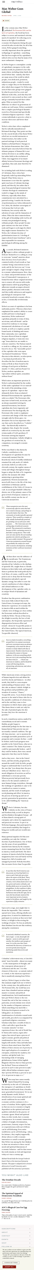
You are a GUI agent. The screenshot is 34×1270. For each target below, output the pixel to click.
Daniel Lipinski (7, 1198)
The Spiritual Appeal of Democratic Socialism (12, 1194)
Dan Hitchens (6, 1182)
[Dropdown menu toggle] (17, 1229)
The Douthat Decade (11, 1180)
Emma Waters (6, 1212)
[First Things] (17, 2)
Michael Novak (7, 15)
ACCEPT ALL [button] (9, 1266)
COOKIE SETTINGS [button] (11, 1262)
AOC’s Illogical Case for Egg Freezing (14, 1208)
